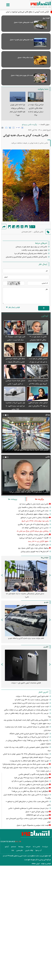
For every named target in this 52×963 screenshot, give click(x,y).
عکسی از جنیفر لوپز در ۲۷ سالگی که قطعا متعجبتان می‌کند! (38, 340)
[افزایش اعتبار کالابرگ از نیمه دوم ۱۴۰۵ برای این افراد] (26, 434)
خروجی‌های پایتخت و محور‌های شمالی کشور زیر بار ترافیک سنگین (26, 710)
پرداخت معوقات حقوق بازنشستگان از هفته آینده (32, 514)
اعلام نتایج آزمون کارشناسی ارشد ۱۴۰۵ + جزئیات (32, 696)
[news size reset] (18, 128)
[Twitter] (9, 226)
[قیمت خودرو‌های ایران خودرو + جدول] (40, 42)
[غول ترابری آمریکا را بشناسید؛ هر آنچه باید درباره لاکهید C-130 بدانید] (14, 394)
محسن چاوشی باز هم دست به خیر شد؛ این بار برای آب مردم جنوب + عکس (38, 362)
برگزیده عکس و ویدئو (29, 124)
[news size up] (22, 128)
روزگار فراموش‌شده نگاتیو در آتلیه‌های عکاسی (33, 774)
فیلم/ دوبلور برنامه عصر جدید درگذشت (34, 250)
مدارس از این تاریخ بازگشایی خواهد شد (35, 527)
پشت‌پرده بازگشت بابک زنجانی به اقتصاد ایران (33, 507)
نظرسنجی (19, 850)
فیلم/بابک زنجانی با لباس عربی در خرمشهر (35, 517)
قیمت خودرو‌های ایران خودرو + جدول (21, 39)
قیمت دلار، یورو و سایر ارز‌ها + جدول (22, 75)
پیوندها (20, 846)
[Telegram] (17, 226)
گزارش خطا (26, 226)
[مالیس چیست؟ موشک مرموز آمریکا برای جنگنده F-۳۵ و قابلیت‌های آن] (37, 372)
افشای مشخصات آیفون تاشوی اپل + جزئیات (26, 683)
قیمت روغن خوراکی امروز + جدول (36, 811)
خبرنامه (28, 846)
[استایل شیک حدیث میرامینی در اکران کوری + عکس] (14, 372)
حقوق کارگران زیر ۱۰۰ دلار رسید (38, 541)
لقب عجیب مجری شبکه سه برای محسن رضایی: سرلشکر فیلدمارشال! (26, 764)
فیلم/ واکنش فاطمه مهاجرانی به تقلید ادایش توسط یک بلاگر (28, 788)
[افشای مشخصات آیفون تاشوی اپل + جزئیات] (26, 665)
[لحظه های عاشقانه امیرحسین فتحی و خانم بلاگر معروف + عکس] (14, 350)
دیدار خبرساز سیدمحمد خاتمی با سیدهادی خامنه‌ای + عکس (28, 808)
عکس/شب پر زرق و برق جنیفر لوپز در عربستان (31, 246)
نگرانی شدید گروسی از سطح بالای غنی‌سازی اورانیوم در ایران (27, 11)
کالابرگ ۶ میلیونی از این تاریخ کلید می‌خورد (33, 538)
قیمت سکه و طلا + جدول (25, 57)
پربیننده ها (12, 499)
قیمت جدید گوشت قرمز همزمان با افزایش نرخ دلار (31, 706)
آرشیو (7, 846)
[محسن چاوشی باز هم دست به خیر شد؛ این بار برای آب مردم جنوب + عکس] (37, 350)
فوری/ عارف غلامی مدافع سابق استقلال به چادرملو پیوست (29, 760)
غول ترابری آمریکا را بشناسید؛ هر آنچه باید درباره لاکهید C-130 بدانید (15, 406)
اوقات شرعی (29, 850)
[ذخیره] (10, 127)
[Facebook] (13, 226)
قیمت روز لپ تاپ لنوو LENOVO (37, 815)
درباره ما (45, 846)
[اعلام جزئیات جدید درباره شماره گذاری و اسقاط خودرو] (26, 620)
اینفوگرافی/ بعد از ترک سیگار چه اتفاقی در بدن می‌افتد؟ (30, 791)
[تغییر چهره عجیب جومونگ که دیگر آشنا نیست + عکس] (14, 327)
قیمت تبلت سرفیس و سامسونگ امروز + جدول (32, 825)
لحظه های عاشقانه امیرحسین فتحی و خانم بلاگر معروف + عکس (15, 362)
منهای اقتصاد (44, 124)
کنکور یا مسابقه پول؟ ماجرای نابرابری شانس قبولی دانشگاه (29, 733)
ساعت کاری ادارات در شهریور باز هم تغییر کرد (33, 510)
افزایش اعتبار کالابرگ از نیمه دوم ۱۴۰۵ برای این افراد (31, 450)
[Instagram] (22, 226)
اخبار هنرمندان (26, 231)
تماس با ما (36, 846)
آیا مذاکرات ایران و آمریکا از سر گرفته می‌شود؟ (33, 737)
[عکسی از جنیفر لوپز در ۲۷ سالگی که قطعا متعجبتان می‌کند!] (37, 327)
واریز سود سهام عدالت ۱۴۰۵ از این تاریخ (35, 521)
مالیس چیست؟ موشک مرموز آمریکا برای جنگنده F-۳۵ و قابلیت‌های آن (38, 384)
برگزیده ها (39, 499)
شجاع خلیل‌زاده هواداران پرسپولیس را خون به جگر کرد (29, 781)
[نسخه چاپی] (2, 128)
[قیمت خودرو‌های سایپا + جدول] (40, 25)
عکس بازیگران (38, 231)
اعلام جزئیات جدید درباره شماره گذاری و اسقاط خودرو (26, 638)
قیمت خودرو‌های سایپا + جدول (23, 22)
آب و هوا (38, 850)
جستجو (13, 846)
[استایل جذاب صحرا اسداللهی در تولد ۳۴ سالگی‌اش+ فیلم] (37, 394)
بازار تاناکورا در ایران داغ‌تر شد (38, 544)
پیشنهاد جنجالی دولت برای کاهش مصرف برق (33, 548)
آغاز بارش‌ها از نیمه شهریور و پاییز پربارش (34, 551)
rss (12, 850)
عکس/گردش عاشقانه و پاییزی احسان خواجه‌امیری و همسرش (26, 257)
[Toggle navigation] (5, 5)
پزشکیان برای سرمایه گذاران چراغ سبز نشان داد (32, 531)
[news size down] (13, 128)
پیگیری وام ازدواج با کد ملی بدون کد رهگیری (33, 524)
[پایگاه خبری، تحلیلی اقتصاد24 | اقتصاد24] (36, 3)
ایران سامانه (36, 863)
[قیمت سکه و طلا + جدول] (40, 60)
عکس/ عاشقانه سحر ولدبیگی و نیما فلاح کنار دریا (31, 253)
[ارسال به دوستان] (6, 128)
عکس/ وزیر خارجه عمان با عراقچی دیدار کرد (33, 504)
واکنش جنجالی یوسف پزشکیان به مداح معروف (32, 534)
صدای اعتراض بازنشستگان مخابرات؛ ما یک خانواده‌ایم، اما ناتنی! (25, 595)
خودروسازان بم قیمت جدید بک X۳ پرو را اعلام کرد (31, 699)
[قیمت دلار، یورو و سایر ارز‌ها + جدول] (40, 78)
